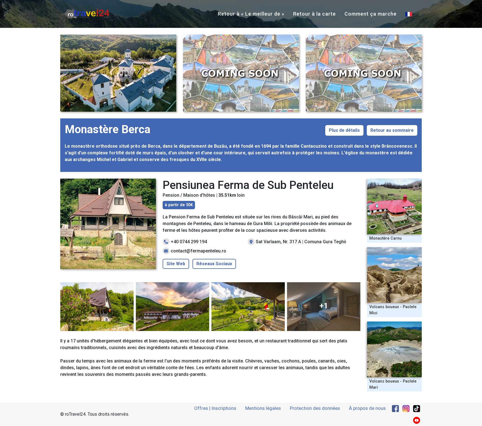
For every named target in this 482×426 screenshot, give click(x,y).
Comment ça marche (370, 14)
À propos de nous (367, 408)
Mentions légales (263, 408)
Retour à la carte (314, 14)
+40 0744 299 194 (189, 241)
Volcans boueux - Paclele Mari (392, 384)
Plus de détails (344, 130)
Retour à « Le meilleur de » (251, 14)
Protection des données (315, 408)
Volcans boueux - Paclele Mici (392, 310)
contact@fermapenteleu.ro (198, 251)
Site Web (176, 263)
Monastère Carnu (385, 238)
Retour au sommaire (392, 130)
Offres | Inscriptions (215, 408)
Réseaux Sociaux (214, 263)
